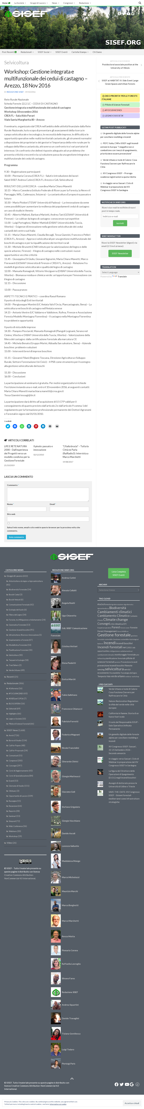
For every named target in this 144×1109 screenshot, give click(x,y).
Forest (116, 627)
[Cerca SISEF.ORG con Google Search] (132, 13)
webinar (128, 676)
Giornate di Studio (16, 786)
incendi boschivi (124, 643)
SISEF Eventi (62, 52)
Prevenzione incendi (129, 662)
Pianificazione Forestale (18, 650)
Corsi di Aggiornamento (18, 771)
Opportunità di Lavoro (18, 796)
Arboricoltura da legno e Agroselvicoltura (26, 581)
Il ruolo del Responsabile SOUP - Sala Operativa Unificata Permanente (124, 725)
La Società (19, 3)
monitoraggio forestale (125, 654)
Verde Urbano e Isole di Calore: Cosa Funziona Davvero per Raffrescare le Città (118, 163)
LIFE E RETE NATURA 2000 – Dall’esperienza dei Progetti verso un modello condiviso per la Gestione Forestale (17, 453)
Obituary (12, 791)
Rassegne (13, 801)
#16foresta (13, 688)
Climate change (115, 619)
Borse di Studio (15, 740)
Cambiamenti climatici (114, 612)
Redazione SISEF (15, 92)
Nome (10, 504)
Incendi (110, 643)
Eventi (11, 781)
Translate (122, 276)
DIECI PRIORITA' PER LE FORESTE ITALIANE (120, 97)
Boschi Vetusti (14, 600)
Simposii (12, 821)
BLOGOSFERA (15, 703)
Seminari (12, 816)
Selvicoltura (16, 62)
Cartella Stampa (79, 52)
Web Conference (16, 826)
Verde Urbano (14, 670)
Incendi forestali (109, 647)
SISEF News (12, 730)
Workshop (13, 836)
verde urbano (118, 676)
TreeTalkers (14, 665)
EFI (125, 624)
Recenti (10, 676)
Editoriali (12, 709)
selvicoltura (114, 669)
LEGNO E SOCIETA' (113, 115)
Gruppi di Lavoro (38, 3)
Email (53, 504)
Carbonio (133, 616)
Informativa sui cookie (58, 1104)
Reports (12, 811)
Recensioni (13, 806)
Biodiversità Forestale (18, 589)
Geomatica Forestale (17, 625)
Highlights (13, 714)
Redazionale (12, 683)
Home (5, 3)
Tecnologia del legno (129, 673)
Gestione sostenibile (121, 639)
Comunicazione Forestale (19, 605)
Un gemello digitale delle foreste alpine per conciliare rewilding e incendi (124, 737)
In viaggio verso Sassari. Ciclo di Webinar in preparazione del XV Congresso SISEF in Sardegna (116, 186)
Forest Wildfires (123, 631)
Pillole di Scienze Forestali (116, 104)
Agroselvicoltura (103, 608)
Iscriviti (120, 223)
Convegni (13, 766)
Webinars (13, 831)
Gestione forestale (114, 634)
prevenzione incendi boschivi (111, 665)
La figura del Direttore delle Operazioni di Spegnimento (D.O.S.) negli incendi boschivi (122, 774)
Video (9, 842)
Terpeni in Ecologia (16, 660)
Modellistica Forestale (18, 645)
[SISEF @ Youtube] (128, 13)
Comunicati (13, 755)
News (54, 3)
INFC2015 (127, 647)
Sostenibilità (115, 673)
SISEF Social (43, 52)
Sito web (11, 514)
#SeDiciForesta (104, 604)
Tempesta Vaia (103, 676)
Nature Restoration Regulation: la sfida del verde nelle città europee (124, 704)
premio (117, 662)
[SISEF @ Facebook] (119, 13)
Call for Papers (15, 745)
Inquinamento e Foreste (18, 640)
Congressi (68, 3)
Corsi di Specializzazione (19, 776)
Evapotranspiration (104, 628)
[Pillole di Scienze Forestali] (138, 13)
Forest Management (107, 631)
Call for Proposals (16, 750)
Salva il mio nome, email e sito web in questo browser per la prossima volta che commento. (43, 529)
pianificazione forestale (115, 658)
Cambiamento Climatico (113, 615)
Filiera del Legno (15, 615)
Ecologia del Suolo (16, 610)
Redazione (84, 3)
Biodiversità (117, 608)
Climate (100, 620)
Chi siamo (97, 52)
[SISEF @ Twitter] (123, 13)
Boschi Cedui (14, 594)
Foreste (133, 627)
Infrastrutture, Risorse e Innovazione (24, 635)
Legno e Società (15, 719)
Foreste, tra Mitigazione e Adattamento (25, 620)
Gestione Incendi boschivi (19, 630)
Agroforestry (128, 604)
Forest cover (125, 628)
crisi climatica (116, 624)
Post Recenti (8, 52)
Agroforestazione (117, 604)
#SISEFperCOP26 (16, 698)
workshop (135, 676)
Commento (13, 485)
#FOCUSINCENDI (113, 110)
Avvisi (11, 735)
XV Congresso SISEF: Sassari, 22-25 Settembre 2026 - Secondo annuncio (122, 749)
